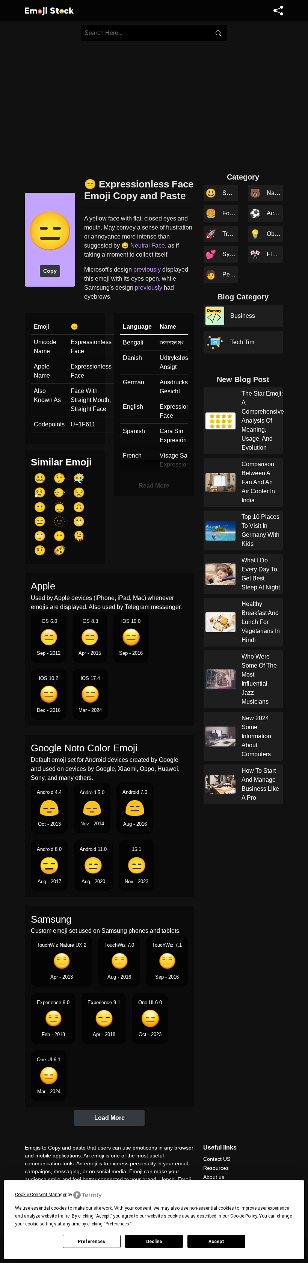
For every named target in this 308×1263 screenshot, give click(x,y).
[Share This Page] (278, 10)
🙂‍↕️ (59, 507)
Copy (50, 271)
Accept (216, 1241)
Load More (109, 1118)
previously (147, 269)
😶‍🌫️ (79, 478)
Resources (216, 1168)
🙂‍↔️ (59, 492)
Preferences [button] (117, 1224)
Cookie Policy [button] (243, 1216)
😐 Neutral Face (143, 245)
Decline (154, 1241)
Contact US (216, 1159)
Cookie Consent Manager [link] (40, 1194)
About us (213, 1177)
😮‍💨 (40, 492)
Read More (154, 485)
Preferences (91, 1241)
